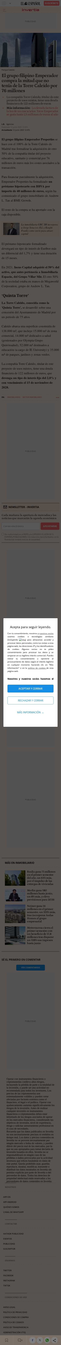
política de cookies (37, 668)
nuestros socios (46, 633)
